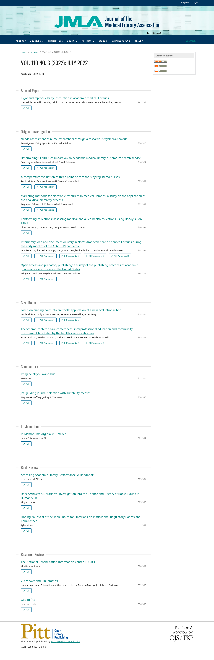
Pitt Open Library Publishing (66, 641)
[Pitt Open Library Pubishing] (44, 638)
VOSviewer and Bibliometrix (39, 581)
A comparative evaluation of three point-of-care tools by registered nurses (70, 177)
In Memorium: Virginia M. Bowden (43, 434)
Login (195, 2)
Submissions (55, 41)
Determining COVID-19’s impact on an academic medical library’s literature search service (81, 158)
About (71, 41)
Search (103, 41)
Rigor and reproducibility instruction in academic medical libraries (65, 98)
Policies (86, 41)
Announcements (121, 41)
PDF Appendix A (46, 167)
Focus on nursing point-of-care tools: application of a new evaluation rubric (71, 310)
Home (24, 52)
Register (185, 2)
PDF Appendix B (46, 209)
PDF (27, 107)
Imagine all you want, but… (39, 374)
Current (21, 41)
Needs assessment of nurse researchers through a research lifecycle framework (74, 139)
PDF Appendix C (96, 255)
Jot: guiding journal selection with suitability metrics (56, 393)
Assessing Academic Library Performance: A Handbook (57, 475)
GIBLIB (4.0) (29, 600)
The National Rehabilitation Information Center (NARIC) (58, 562)
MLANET (138, 41)
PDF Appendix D (121, 255)
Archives (36, 41)
